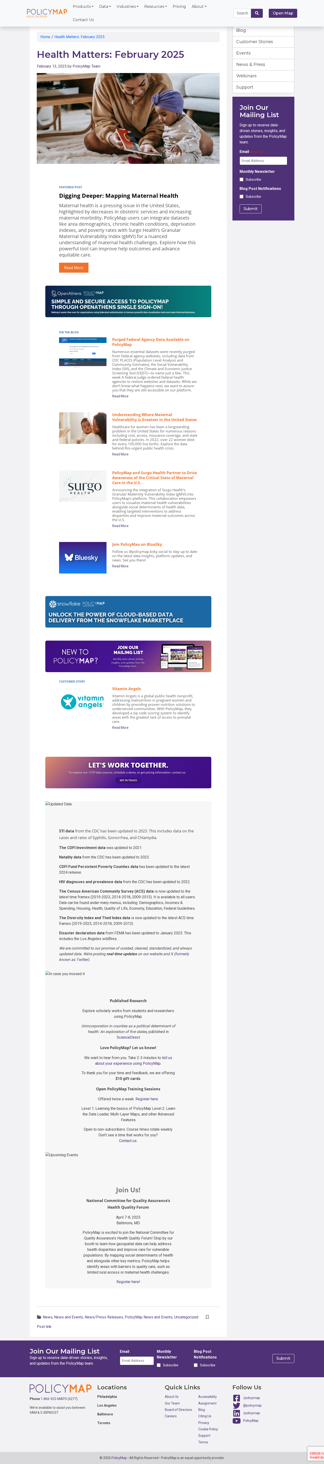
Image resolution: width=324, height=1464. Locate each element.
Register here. (147, 1099)
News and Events (68, 1317)
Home (45, 37)
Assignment (207, 1403)
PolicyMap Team (86, 66)
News (47, 1317)
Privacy (203, 1423)
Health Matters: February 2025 (79, 37)
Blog (241, 30)
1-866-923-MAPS (54, 1399)
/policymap (251, 1398)
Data (103, 6)
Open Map (283, 13)
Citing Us (204, 1416)
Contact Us (83, 20)
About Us (172, 1397)
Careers (171, 1416)
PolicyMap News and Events (148, 1317)
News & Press (250, 64)
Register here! (128, 1282)
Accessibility (207, 1397)
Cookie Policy (208, 1429)
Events (243, 53)
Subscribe (253, 179)
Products (82, 6)
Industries (126, 6)
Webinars (246, 75)
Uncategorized (186, 1317)
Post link (44, 1326)
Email (252, 151)
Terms (203, 1442)
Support (244, 87)
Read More (73, 267)
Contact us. (128, 1140)
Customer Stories (254, 41)
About (198, 6)
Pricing (179, 6)
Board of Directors (178, 1410)
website (155, 954)
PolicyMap (251, 1421)
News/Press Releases (104, 1317)
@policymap (252, 1405)
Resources (154, 6)
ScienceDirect (128, 1037)
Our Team (172, 1403)
